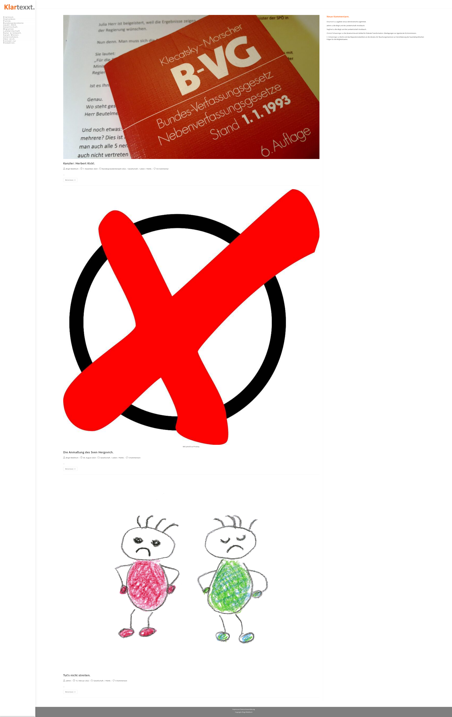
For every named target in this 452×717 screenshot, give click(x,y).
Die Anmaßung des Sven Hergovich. (88, 452)
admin (68, 681)
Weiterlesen (71, 180)
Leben (142, 169)
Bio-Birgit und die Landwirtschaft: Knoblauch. (349, 25)
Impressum (236, 709)
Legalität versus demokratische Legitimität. (351, 22)
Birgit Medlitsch (72, 169)
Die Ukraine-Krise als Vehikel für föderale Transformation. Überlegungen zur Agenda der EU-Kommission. (380, 33)
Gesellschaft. (133, 169)
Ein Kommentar (162, 169)
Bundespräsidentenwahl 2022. (114, 169)
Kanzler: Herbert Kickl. (79, 163)
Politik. (149, 169)
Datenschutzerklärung (247, 709)
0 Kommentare (134, 458)
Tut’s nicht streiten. (77, 675)
